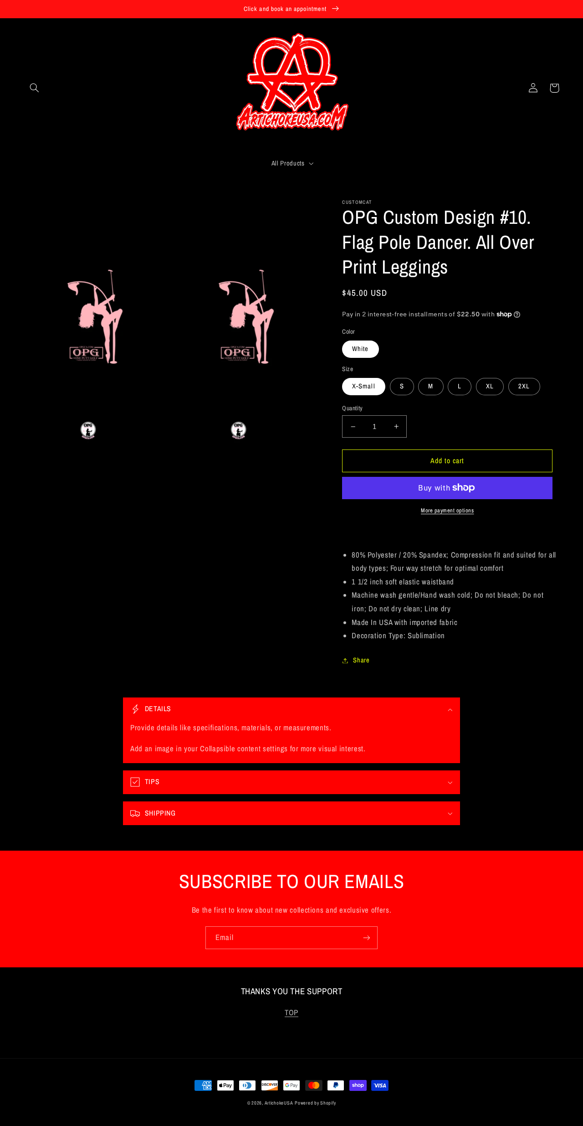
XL (490, 386)
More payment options (447, 510)
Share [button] (361, 660)
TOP (291, 1012)
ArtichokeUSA (279, 1103)
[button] (34, 87)
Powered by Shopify (315, 1103)
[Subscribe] (366, 937)
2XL (524, 386)
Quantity (352, 408)
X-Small (363, 386)
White (360, 348)
